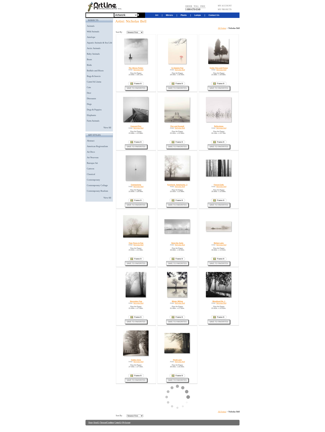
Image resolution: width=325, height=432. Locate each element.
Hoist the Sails (177, 243)
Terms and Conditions (107, 422)
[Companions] (136, 181)
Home (90, 422)
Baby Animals (93, 54)
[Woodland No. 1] (219, 297)
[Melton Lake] (219, 231)
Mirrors (169, 15)
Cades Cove (136, 360)
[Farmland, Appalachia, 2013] (177, 181)
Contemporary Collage (97, 185)
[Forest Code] (219, 176)
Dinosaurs (91, 98)
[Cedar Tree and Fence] (218, 64)
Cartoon (90, 168)
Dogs (89, 104)
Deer (89, 93)
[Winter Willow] (177, 297)
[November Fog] (136, 297)
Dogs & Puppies (94, 109)
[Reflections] (219, 122)
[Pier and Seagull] (177, 122)
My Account (126, 422)
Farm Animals (93, 120)
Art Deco (91, 152)
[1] (136, 83)
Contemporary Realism (97, 191)
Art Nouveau (93, 157)
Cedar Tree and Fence (219, 68)
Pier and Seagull (177, 126)
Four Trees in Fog (136, 243)
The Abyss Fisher (136, 68)
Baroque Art (92, 163)
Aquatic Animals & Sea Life (99, 42)
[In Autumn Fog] (177, 64)
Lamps (197, 15)
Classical (91, 174)
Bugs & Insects (94, 76)
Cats (89, 87)
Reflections (218, 126)
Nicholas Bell (138, 70)
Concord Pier (136, 126)
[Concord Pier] (136, 122)
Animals (90, 26)
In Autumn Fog (177, 68)
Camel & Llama (94, 81)
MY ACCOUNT (225, 6)
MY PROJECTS (225, 9)
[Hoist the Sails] (177, 233)
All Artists (222, 28)
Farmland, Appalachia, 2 (177, 185)
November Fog (136, 301)
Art (156, 15)
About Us (96, 422)
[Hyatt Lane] (177, 353)
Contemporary (93, 179)
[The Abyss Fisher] (136, 64)
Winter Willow (177, 301)
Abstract (90, 140)
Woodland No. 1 (218, 301)
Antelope (91, 37)
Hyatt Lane (177, 360)
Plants (184, 15)
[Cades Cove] (136, 356)
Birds (89, 65)
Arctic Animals (93, 48)
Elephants (91, 115)
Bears (89, 59)
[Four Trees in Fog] (136, 237)
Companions (136, 185)
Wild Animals (93, 31)
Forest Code (219, 185)
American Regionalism (97, 146)
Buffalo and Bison (95, 70)
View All (107, 127)
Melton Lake (219, 243)
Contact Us (214, 15)
